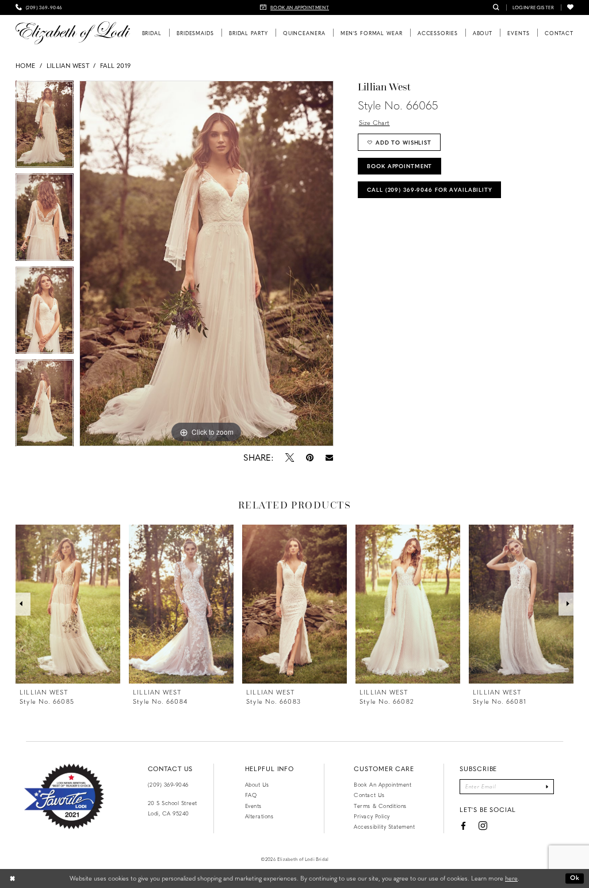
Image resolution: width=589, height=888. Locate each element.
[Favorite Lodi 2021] (64, 796)
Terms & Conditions (380, 806)
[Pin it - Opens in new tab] (309, 457)
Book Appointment (399, 166)
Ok (575, 878)
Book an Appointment (382, 784)
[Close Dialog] (12, 878)
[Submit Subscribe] (547, 786)
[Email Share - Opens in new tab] (328, 457)
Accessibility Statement (384, 826)
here (511, 878)
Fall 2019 (115, 65)
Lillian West (68, 65)
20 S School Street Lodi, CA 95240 (172, 808)
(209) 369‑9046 (168, 784)
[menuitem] (38, 7)
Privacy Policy (371, 816)
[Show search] (496, 7)
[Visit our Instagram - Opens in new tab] (482, 826)
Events (253, 806)
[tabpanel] (45, 127)
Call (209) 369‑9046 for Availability (429, 189)
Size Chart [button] (374, 122)
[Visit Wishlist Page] (570, 7)
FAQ (251, 795)
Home (25, 65)
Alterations (259, 816)
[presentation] (68, 604)
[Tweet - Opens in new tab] (289, 457)
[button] (533, 7)
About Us (257, 784)
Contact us (369, 795)
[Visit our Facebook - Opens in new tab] (463, 826)
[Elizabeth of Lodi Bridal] (73, 32)
